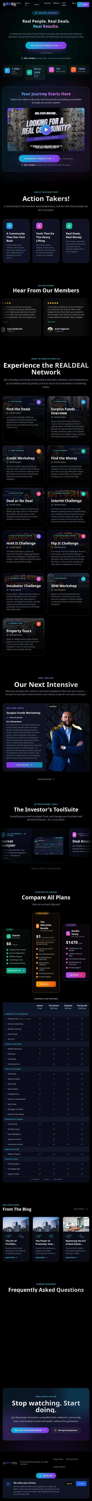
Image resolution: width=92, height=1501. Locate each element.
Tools (36, 4)
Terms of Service (72, 1459)
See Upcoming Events (67, 1430)
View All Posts (79, 1209)
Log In (85, 4)
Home (18, 3)
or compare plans (46, 53)
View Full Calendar (45, 779)
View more (49, 322)
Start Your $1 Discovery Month (28, 1430)
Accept (81, 1484)
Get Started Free (14, 970)
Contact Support (59, 1467)
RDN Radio (64, 4)
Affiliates (55, 3)
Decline (69, 1484)
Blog (74, 3)
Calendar (46, 3)
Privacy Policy (58, 1459)
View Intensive (22, 765)
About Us (27, 4)
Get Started (44, 984)
